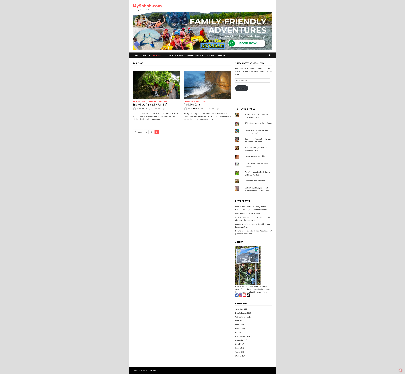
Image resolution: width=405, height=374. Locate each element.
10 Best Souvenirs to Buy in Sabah (258, 123)
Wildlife (238, 356)
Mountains (152, 101)
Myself (237, 344)
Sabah (160, 101)
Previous (138, 132)
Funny (237, 332)
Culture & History (242, 317)
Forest (144, 101)
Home (137, 55)
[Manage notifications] (400, 370)
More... (265, 292)
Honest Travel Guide (175, 55)
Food (237, 324)
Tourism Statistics (195, 55)
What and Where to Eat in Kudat (248, 213)
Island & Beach (189, 101)
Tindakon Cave (192, 104)
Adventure (137, 101)
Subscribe (241, 88)
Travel (145, 55)
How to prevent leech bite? (255, 156)
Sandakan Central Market (255, 180)
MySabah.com (147, 6)
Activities (157, 55)
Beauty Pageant (241, 313)
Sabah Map (210, 55)
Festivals (238, 321)
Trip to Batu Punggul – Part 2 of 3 (151, 104)
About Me (221, 55)
